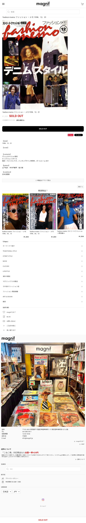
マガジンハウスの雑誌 (10, 281)
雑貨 (4, 302)
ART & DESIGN (8, 296)
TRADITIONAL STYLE (10, 251)
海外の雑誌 (6, 276)
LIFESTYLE (6, 271)
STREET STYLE (8, 256)
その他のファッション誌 (11, 286)
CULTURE (6, 266)
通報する (80, 187)
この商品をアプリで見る (43, 180)
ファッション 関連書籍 (10, 291)
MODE (5, 261)
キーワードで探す (9, 246)
